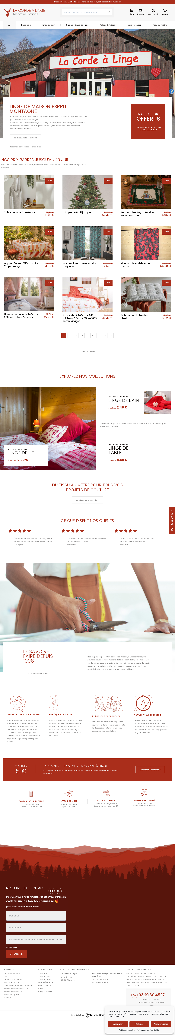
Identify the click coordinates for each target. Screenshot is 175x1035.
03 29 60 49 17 (151, 995)
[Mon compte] (153, 10)
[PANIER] (165, 11)
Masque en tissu (45, 991)
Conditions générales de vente (18, 985)
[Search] (109, 12)
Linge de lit (26, 25)
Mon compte (153, 14)
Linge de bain (49, 25)
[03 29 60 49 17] (134, 995)
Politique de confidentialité (148, 1030)
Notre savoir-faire (12, 973)
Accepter (118, 1024)
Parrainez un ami (11, 982)
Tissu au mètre (159, 25)
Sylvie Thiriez (55, 125)
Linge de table (118, 450)
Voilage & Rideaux (108, 25)
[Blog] (131, 10)
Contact (140, 14)
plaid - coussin (135, 25)
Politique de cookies (127, 1030)
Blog (132, 14)
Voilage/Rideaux (45, 982)
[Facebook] (52, 891)
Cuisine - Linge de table (77, 25)
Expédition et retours (13, 979)
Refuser (139, 1024)
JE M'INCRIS (16, 954)
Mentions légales (11, 994)
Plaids (40, 988)
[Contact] (140, 10)
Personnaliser (161, 1024)
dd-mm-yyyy (11, 947)
